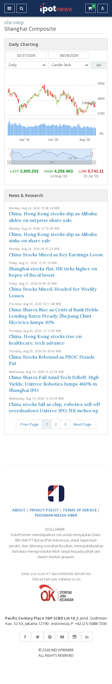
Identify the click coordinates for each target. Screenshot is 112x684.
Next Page (83, 424)
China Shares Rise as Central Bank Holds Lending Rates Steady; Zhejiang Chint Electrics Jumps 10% (53, 316)
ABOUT (19, 510)
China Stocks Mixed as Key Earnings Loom (56, 254)
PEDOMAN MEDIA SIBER (56, 515)
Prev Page (29, 424)
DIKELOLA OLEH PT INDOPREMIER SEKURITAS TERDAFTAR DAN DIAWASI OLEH (56, 576)
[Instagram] (74, 637)
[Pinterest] (49, 637)
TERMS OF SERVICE (80, 510)
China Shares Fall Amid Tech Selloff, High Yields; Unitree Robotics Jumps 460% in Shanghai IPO (54, 383)
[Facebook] (25, 637)
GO (98, 65)
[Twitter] (37, 637)
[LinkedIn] (87, 637)
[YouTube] (62, 637)
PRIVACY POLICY (44, 510)
